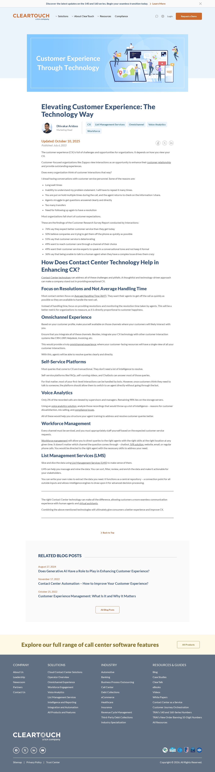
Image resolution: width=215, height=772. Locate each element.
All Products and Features (62, 712)
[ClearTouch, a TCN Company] (31, 16)
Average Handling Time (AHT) (90, 295)
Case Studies (160, 677)
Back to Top (108, 532)
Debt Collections (110, 692)
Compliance (121, 16)
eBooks (157, 687)
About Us (18, 671)
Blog (155, 671)
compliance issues (84, 409)
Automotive (107, 671)
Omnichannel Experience (61, 682)
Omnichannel (136, 124)
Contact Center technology (56, 277)
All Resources (160, 722)
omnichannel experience (83, 344)
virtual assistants (88, 503)
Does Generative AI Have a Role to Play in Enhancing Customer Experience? (93, 571)
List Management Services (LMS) (89, 462)
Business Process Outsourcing (117, 682)
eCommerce (107, 697)
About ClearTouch (84, 16)
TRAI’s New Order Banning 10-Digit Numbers (177, 717)
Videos (156, 692)
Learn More (159, 3)
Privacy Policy (34, 762)
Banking (105, 677)
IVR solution (137, 444)
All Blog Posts (107, 609)
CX (89, 124)
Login (170, 16)
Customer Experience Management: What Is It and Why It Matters (87, 596)
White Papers (160, 697)
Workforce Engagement (60, 687)
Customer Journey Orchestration (171, 707)
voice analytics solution (63, 405)
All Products (188, 644)
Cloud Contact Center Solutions (65, 671)
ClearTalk (158, 682)
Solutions (63, 16)
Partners (18, 687)
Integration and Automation (63, 707)
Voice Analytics (157, 124)
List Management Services (110, 124)
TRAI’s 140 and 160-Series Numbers (172, 712)
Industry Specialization (113, 722)
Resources (105, 16)
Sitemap (17, 762)
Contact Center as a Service (167, 702)
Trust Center (53, 762)
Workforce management (54, 440)
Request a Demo (189, 16)
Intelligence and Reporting (62, 702)
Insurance (106, 707)
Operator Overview (58, 677)
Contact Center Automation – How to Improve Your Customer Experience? (93, 583)
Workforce (93, 130)
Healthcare (107, 702)
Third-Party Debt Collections (117, 717)
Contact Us (19, 692)
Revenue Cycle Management (116, 712)
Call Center (107, 687)
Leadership (19, 677)
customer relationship (159, 162)
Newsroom (19, 682)
